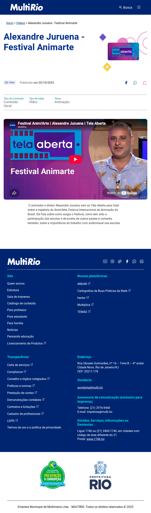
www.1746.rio (95, 439)
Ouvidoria (84, 380)
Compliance (15, 372)
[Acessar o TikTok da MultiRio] (119, 261)
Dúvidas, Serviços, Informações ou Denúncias (102, 422)
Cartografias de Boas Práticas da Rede (102, 291)
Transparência (18, 357)
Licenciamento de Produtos (25, 343)
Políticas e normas (19, 386)
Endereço (84, 357)
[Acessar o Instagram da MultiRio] (112, 261)
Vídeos (20, 23)
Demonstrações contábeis (24, 400)
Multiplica (84, 305)
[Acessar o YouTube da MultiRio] (105, 261)
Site (10, 276)
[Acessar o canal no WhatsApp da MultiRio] (134, 261)
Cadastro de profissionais (24, 414)
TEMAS (82, 312)
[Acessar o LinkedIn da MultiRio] (141, 261)
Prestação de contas (20, 393)
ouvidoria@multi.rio (90, 387)
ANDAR (82, 284)
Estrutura (13, 290)
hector (81, 298)
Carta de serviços (18, 365)
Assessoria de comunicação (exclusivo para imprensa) (109, 399)
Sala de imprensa (18, 296)
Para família (15, 323)
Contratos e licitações (21, 407)
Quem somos (15, 283)
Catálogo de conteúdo (21, 303)
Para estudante (17, 316)
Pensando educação (20, 336)
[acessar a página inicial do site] (26, 7)
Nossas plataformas (92, 276)
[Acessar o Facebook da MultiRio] (127, 261)
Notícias (12, 330)
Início (9, 23)
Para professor (16, 310)
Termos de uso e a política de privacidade (34, 427)
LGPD (11, 421)
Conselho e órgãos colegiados (27, 379)
